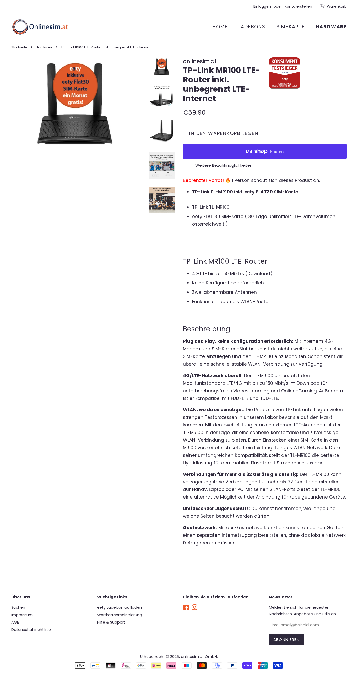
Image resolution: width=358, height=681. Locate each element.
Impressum (22, 615)
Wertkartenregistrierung (119, 615)
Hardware (331, 26)
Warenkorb (337, 6)
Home (220, 26)
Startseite (19, 47)
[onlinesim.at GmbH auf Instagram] (194, 608)
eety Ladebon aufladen (119, 607)
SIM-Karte (290, 26)
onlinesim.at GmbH (199, 656)
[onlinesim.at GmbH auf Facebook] (186, 608)
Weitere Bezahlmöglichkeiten (223, 165)
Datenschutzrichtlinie (31, 629)
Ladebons (251, 26)
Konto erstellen (298, 6)
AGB (15, 622)
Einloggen (262, 6)
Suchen (18, 607)
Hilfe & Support (111, 622)
